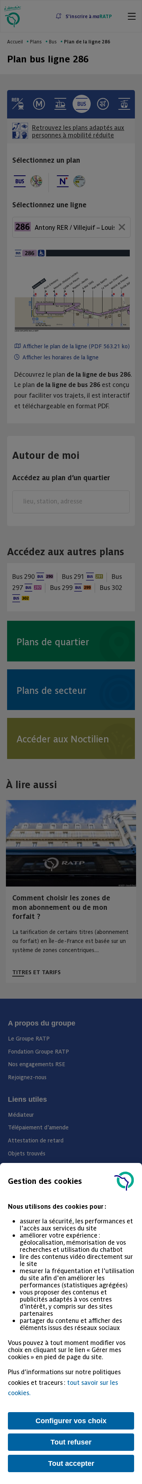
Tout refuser (71, 1442)
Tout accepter (71, 1463)
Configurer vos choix (71, 1421)
